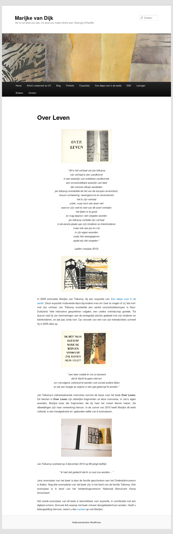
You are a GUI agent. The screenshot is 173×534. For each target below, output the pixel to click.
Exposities (84, 85)
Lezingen (141, 85)
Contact (32, 92)
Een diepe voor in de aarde (108, 85)
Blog (58, 85)
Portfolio (70, 85)
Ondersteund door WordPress (86, 522)
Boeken (19, 92)
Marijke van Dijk (34, 17)
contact (81, 509)
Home (18, 85)
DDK (129, 85)
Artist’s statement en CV (39, 85)
